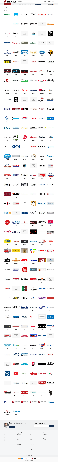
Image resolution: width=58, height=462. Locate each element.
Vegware (25, 376)
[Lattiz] (33, 203)
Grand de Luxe (7, 159)
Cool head (33, 93)
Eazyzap (25, 121)
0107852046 (44, 1)
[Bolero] (24, 43)
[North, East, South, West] (24, 250)
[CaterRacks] (42, 71)
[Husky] (42, 165)
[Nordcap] (16, 250)
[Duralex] (7, 118)
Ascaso (25, 27)
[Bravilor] (16, 52)
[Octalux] (50, 250)
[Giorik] (42, 146)
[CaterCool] (16, 71)
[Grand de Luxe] (7, 156)
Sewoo (24, 329)
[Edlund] (7, 128)
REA (15, 291)
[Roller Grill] (16, 298)
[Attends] (42, 24)
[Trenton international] (42, 354)
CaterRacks (42, 74)
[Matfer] (24, 222)
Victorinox (42, 376)
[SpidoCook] (16, 335)
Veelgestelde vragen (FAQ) (33, 443)
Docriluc (42, 112)
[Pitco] (16, 269)
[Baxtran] (24, 33)
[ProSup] (16, 279)
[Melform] (50, 222)
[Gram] (50, 146)
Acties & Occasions (19, 444)
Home (4, 7)
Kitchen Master (24, 197)
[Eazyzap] (24, 118)
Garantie (31, 449)
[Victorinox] (42, 373)
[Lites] (50, 203)
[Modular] (33, 231)
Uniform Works (42, 367)
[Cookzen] (24, 90)
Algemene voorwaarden (33, 433)
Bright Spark (33, 55)
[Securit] (7, 326)
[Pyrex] (33, 279)
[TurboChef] (24, 364)
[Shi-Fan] (42, 326)
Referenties (16, 4)
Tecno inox (16, 348)
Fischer (42, 140)
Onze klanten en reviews (33, 450)
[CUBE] (24, 99)
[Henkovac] (50, 156)
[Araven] (42, 14)
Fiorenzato (33, 140)
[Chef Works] (7, 80)
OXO (24, 263)
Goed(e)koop (18, 433)
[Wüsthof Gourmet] (33, 401)
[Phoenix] (7, 269)
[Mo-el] (24, 231)
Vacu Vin (16, 376)
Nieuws (25, 4)
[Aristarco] (7, 24)
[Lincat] (42, 203)
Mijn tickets (44, 435)
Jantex (42, 178)
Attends (42, 27)
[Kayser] (42, 184)
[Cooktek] (16, 90)
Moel (7, 244)
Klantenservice (31, 4)
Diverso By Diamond (33, 112)
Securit (7, 329)
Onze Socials (21, 4)
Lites (50, 206)
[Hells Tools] (33, 156)
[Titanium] (7, 354)
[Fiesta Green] (16, 137)
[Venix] (33, 373)
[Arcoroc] (50, 14)
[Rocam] (7, 298)
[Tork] (16, 354)
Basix (16, 36)
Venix (33, 376)
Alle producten (44, 439)
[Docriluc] (42, 109)
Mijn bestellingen (45, 434)
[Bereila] (33, 33)
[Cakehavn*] (24, 61)
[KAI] (24, 184)
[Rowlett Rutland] (42, 298)
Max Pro (33, 225)
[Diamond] (16, 109)
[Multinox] (33, 241)
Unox (50, 367)
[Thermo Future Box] (42, 345)
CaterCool (16, 74)
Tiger (50, 348)
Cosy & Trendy (50, 93)
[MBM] (42, 222)
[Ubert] (33, 364)
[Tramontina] (33, 354)
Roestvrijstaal (18, 439)
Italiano (24, 178)
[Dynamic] (16, 118)
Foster (50, 140)
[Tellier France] (33, 345)
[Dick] (24, 109)
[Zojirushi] (16, 411)
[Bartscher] (50, 24)
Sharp (33, 329)
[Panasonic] (33, 260)
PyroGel (42, 282)
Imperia (7, 178)
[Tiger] (50, 345)
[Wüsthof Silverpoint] (42, 401)
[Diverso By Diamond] (33, 109)
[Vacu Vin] (16, 373)
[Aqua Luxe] (33, 14)
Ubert (33, 367)
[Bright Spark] (33, 52)
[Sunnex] (50, 335)
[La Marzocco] (24, 203)
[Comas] (42, 80)
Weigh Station (16, 395)
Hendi (42, 159)
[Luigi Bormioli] (24, 213)
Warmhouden (18, 438)
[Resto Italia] (24, 288)
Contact (31, 438)
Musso (42, 244)
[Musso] (42, 241)
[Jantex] (42, 175)
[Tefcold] (24, 345)
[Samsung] (42, 307)
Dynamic (16, 121)
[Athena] (33, 24)
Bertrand (42, 36)
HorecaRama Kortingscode (33, 448)
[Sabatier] (16, 307)
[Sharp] (33, 326)
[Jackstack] (33, 175)
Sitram (50, 329)
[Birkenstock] (7, 43)
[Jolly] (7, 184)
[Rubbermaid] (50, 298)
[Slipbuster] (7, 335)
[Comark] (33, 80)
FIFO (24, 140)
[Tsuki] (16, 364)
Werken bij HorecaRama (33, 445)
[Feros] (7, 137)
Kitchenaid (33, 197)
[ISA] (16, 175)
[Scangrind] (33, 316)
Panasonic (33, 263)
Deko (7, 112)
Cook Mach (7, 93)
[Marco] (7, 222)
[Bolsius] (33, 43)
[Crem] (7, 99)
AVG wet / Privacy (32, 440)
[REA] (16, 288)
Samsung (42, 310)
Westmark (25, 395)
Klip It (42, 197)
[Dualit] (50, 109)
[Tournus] (24, 354)
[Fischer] (42, 137)
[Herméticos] (7, 165)
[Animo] (24, 14)
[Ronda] (33, 298)
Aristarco (7, 27)
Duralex (7, 121)
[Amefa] (16, 14)
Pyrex (33, 282)
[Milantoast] (7, 231)
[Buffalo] (7, 61)
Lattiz (33, 206)
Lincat (42, 206)
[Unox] (50, 364)
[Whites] (33, 392)
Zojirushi (16, 414)
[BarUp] (7, 33)
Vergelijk (44, 438)
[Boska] (50, 43)
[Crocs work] (16, 99)
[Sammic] (33, 307)
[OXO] (24, 260)
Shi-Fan (42, 329)
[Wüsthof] (16, 401)
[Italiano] (24, 175)
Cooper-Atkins (42, 93)
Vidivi (50, 376)
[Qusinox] (50, 279)
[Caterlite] (33, 71)
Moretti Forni (24, 244)
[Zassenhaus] (7, 411)
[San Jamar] (50, 307)
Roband (42, 291)
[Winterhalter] (42, 392)
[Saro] (16, 316)
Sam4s (24, 310)
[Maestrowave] (50, 213)
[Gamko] (24, 146)
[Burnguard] (16, 61)
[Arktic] (16, 24)
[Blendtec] (16, 43)
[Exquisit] (42, 128)
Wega (7, 395)
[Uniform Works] (42, 364)
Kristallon (16, 206)
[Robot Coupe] (50, 288)
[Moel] (7, 241)
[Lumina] (33, 213)
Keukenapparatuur (19, 434)
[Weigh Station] (16, 392)
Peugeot (51, 263)
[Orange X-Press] (16, 260)
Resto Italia (24, 291)
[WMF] (50, 392)
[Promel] (7, 279)
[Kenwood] (50, 184)
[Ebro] (33, 118)
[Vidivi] (50, 373)
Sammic (33, 310)
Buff (50, 55)
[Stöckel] (42, 335)
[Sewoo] (24, 326)
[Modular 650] (42, 231)
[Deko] (7, 109)
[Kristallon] (16, 203)
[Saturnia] (24, 316)
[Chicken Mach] (16, 80)
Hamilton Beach (16, 159)
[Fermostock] (50, 128)
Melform (51, 225)
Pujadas (25, 282)
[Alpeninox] (7, 14)
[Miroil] (16, 231)
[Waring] (50, 383)
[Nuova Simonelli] (42, 250)
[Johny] (50, 175)
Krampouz (7, 206)
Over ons (13, 4)
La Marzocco (24, 206)
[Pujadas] (24, 279)
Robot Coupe (50, 291)
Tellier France (33, 348)
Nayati (50, 244)
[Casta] (42, 61)
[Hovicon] (33, 165)
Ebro (33, 121)
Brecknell (25, 55)
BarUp (7, 36)
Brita (42, 55)
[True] (50, 354)
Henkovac (51, 159)
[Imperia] (7, 175)
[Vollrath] (33, 383)
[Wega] (7, 392)
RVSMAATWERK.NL (7, 310)
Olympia (7, 263)
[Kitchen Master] (24, 194)
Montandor (16, 244)
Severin (16, 329)
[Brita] (42, 52)
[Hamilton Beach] (16, 156)
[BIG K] (50, 33)
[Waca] (42, 383)
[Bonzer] (42, 43)
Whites (33, 395)
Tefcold (24, 348)
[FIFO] (24, 137)
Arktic (16, 27)
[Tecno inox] (16, 345)
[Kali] (33, 184)
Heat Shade (24, 159)
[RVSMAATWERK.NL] (7, 307)
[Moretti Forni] (24, 241)
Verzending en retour (32, 444)
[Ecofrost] (50, 118)
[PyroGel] (42, 279)
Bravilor (16, 55)
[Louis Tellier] (16, 213)
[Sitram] (50, 326)
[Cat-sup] (50, 61)
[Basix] (16, 33)
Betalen (30, 434)
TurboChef (25, 367)
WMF (50, 395)
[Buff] (50, 52)
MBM (42, 225)
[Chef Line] (50, 71)
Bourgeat (7, 55)
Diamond (16, 112)
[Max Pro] (33, 222)
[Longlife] (7, 213)
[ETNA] (33, 128)
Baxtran (25, 36)
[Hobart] (16, 165)
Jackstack (33, 178)
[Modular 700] (50, 231)
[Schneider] (42, 316)
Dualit (50, 112)
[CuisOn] (33, 99)
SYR (7, 348)
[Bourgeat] (7, 52)
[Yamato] (50, 401)
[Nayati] (50, 241)
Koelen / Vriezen (19, 435)
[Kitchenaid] (33, 194)
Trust (7, 367)
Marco (7, 225)
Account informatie (45, 433)
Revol (33, 291)
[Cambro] (33, 61)
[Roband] (42, 288)
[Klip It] (42, 194)
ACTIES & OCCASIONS (38, 4)
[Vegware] (24, 373)
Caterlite (33, 74)
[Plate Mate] (24, 269)
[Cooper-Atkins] (42, 90)
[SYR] (7, 345)
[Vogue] (16, 383)
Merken (28, 4)
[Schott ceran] (50, 316)
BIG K (50, 36)
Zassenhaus (7, 414)
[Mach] (42, 213)
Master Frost (16, 225)
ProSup (16, 282)
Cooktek (16, 93)
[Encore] (24, 128)
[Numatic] (33, 250)
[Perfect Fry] (42, 260)
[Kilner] (7, 194)
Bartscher (51, 27)
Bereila (33, 36)
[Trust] (7, 364)
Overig (17, 443)
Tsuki (16, 367)
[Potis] (42, 269)
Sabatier (16, 310)
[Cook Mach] (7, 90)
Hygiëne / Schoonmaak (19, 440)
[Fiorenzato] (33, 137)
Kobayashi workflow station (51, 197)
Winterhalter (42, 395)
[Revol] (33, 288)
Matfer (24, 225)
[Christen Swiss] (24, 80)
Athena (33, 27)
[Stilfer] (33, 335)
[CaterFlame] (24, 71)
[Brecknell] (24, 52)
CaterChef (7, 74)
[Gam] (16, 146)
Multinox (33, 244)
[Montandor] (16, 241)
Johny (50, 178)
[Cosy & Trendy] (50, 90)
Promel (7, 282)
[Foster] (50, 137)
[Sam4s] (24, 307)
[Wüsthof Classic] (24, 401)
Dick (24, 112)
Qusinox (51, 282)
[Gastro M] (33, 146)
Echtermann (42, 121)
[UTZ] (7, 373)
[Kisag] (16, 194)
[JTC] (16, 184)
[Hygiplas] (50, 165)
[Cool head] (33, 90)
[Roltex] (24, 298)
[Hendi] (42, 156)
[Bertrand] (42, 33)
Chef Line (51, 74)
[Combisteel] (50, 80)
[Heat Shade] (24, 156)
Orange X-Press (16, 263)
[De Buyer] (42, 99)
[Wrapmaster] (7, 401)
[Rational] (7, 288)
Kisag (16, 197)
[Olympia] (7, 260)
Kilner (7, 197)
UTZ (7, 376)
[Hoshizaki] (24, 165)
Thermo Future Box (42, 348)
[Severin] (16, 326)
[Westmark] (24, 392)
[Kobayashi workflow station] (50, 194)
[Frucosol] (7, 146)
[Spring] (24, 335)
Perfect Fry (42, 263)
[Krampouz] (7, 203)
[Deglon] (50, 99)
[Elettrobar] (16, 128)
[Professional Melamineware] (50, 269)
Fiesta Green (16, 140)
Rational (7, 291)
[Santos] (7, 316)
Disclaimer (31, 435)
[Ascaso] (24, 24)
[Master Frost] (16, 222)
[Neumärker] (7, 250)
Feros (7, 140)
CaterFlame (24, 74)
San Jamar (50, 310)
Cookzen (25, 93)
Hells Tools (33, 159)
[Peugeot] (50, 260)
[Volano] (24, 383)
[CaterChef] (7, 71)
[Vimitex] (7, 383)
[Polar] (33, 269)
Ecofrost (51, 121)
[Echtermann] (42, 118)
